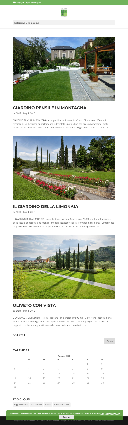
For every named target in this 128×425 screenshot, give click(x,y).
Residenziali (36, 404)
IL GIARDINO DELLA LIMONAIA (45, 206)
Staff (18, 113)
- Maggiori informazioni (110, 413)
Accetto (66, 417)
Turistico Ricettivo (61, 404)
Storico (48, 404)
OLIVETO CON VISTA (34, 305)
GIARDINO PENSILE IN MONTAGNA (49, 107)
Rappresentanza (21, 404)
